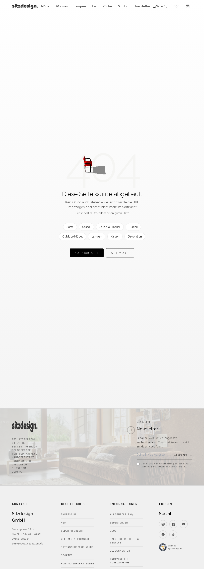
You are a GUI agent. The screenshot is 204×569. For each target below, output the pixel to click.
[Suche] (154, 6)
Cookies (67, 555)
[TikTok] (173, 534)
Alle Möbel (120, 252)
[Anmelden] (165, 6)
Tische (133, 227)
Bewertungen (119, 522)
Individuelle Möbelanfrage (120, 560)
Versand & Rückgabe (75, 538)
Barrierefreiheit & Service (124, 540)
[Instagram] (163, 524)
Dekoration (135, 236)
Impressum (68, 514)
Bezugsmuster (120, 550)
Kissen (115, 236)
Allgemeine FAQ (121, 514)
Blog (113, 530)
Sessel (86, 227)
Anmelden (181, 455)
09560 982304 (20, 538)
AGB (63, 522)
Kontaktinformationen (77, 563)
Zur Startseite (87, 252)
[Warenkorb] (187, 6)
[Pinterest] (163, 534)
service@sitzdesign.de (27, 543)
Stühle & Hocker (109, 227)
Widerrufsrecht (72, 530)
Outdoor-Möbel (72, 236)
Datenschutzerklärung (170, 466)
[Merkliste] (176, 6)
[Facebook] (173, 524)
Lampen (96, 236)
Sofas (70, 227)
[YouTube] (184, 524)
